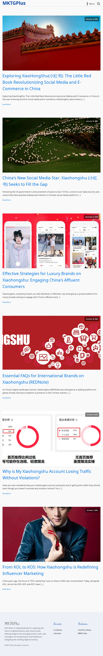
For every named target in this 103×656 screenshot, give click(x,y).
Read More (7, 104)
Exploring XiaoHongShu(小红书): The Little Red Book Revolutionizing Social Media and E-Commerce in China (47, 82)
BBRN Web (82, 633)
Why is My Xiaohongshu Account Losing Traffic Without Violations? (47, 474)
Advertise (57, 633)
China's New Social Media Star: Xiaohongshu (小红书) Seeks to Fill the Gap (50, 181)
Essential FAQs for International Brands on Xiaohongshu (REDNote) (43, 379)
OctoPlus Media (84, 630)
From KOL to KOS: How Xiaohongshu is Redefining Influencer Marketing (50, 570)
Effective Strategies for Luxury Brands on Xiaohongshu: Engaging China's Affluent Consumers (42, 280)
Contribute (58, 630)
